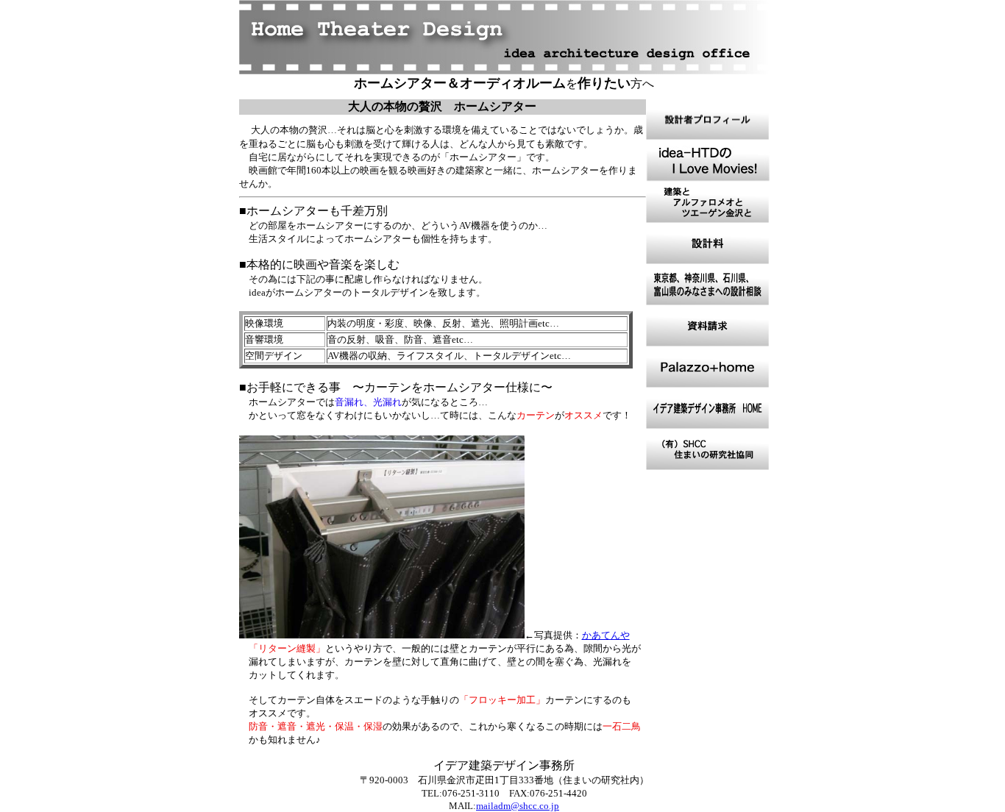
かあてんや (606, 635)
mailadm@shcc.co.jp (517, 805)
